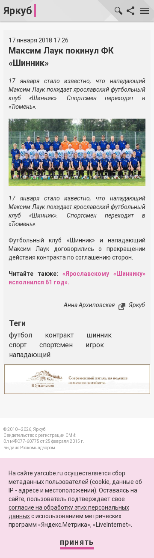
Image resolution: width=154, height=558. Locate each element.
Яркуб (17, 11)
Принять (77, 541)
